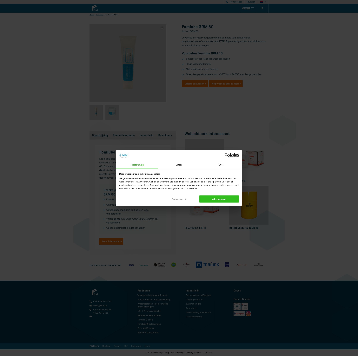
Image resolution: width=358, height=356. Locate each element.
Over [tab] (221, 164)
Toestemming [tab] (137, 164)
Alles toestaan (219, 199)
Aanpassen (177, 199)
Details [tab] (179, 164)
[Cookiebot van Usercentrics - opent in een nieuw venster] (226, 155)
